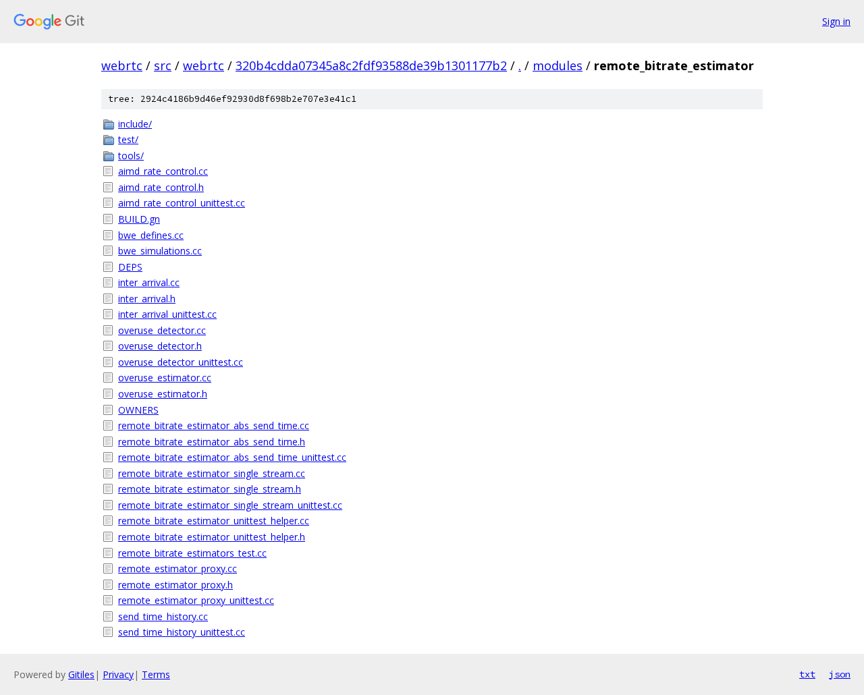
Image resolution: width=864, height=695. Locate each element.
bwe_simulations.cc (160, 250)
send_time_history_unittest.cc (181, 632)
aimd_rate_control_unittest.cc (181, 202)
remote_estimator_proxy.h (175, 584)
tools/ (131, 155)
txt (807, 674)
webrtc (121, 65)
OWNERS (138, 410)
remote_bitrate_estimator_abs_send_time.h (211, 441)
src (162, 65)
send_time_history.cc (163, 616)
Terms (156, 674)
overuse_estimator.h (162, 393)
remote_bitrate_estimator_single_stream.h (209, 488)
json (839, 674)
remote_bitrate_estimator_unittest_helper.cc (213, 520)
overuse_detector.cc (162, 330)
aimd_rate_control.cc (163, 171)
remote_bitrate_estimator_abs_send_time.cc (213, 425)
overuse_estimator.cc (164, 377)
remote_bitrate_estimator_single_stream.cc (211, 473)
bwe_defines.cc (151, 235)
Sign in (836, 21)
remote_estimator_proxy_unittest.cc (196, 600)
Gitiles (81, 674)
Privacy (118, 674)
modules (558, 65)
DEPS (130, 266)
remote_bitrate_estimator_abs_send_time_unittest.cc (232, 457)
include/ (135, 123)
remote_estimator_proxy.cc (177, 568)
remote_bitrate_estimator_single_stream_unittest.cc (230, 505)
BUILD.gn (139, 219)
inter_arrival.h (147, 298)
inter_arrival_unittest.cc (167, 314)
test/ (128, 139)
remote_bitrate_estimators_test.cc (192, 553)
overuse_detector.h (160, 345)
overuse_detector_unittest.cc (180, 362)
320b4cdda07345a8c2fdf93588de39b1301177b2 (371, 65)
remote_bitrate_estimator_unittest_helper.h (211, 536)
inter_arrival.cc (149, 282)
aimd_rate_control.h (161, 187)
